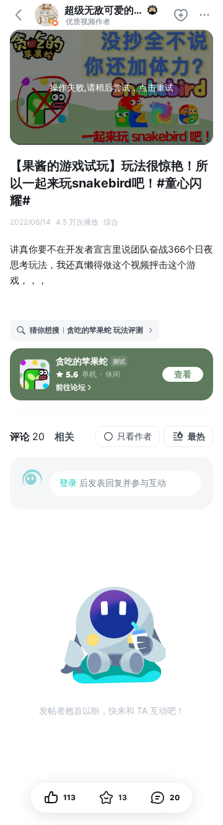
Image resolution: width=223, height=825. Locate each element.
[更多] (204, 15)
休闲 (112, 374)
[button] (165, 798)
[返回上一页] (18, 15)
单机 (89, 374)
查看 (182, 374)
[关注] (181, 15)
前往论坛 (70, 387)
